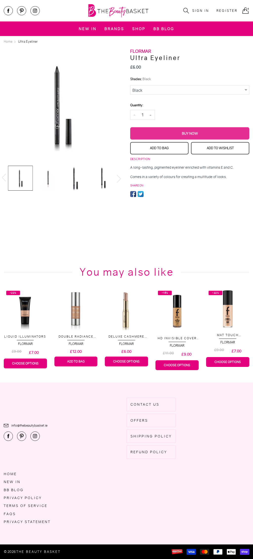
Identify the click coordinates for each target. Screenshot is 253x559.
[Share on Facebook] (133, 194)
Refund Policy (148, 452)
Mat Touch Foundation (228, 335)
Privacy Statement (27, 522)
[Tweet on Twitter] (141, 194)
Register (226, 11)
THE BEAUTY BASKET (38, 552)
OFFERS (139, 420)
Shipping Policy (151, 436)
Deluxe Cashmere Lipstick (126, 337)
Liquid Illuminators (25, 336)
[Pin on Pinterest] (148, 194)
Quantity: (136, 105)
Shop (139, 28)
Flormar (25, 344)
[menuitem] (88, 28)
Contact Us (144, 404)
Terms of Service (25, 506)
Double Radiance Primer (76, 337)
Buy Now (190, 133)
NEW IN (88, 28)
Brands (114, 28)
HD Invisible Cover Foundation (177, 338)
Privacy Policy (23, 498)
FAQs (10, 514)
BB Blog (163, 28)
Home (10, 474)
